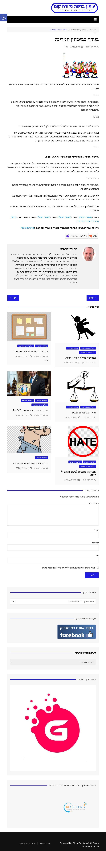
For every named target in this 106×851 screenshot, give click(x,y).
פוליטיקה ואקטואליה (87, 352)
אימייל (95, 542)
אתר (97, 555)
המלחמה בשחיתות (88, 348)
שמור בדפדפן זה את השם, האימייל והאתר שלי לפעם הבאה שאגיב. (68, 567)
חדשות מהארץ (73, 348)
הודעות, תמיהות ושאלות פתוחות (31, 351)
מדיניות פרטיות (45, 843)
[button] (3, 17)
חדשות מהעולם (27, 401)
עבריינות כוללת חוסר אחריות (80, 357)
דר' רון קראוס (91, 47)
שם (96, 530)
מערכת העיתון (87, 362)
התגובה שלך (94, 503)
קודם (91, 297)
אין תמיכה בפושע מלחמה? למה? (30, 410)
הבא (14, 297)
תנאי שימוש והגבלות (27, 843)
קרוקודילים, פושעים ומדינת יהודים (30, 463)
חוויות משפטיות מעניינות (83, 412)
